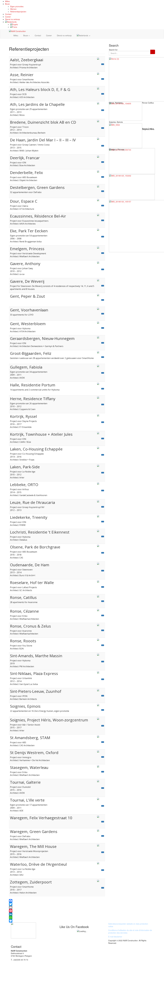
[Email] (57, 907)
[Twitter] (57, 904)
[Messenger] (57, 920)
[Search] (152, 52)
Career (8, 16)
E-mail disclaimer (115, 936)
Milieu (7, 1)
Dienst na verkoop (12, 19)
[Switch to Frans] (87, 27)
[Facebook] (57, 900)
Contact (8, 14)
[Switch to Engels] (87, 24)
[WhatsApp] (57, 917)
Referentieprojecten (18, 11)
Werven (13, 9)
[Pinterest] (57, 910)
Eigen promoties (16, 6)
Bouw (7, 4)
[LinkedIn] (57, 914)
